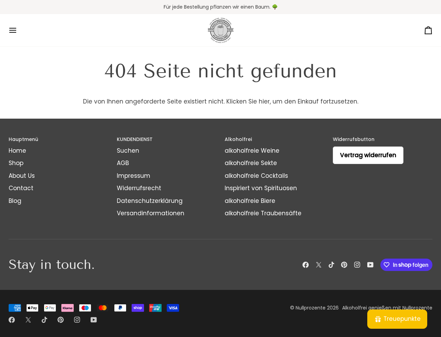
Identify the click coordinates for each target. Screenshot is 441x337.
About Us (22, 176)
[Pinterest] (344, 265)
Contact (21, 188)
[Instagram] (357, 265)
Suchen (128, 150)
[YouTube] (370, 265)
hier (264, 101)
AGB (123, 163)
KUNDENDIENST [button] (135, 139)
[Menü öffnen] (19, 30)
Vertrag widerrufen (368, 155)
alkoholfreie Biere (250, 201)
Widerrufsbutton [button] (354, 139)
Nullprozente (311, 307)
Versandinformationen (150, 213)
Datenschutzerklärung (150, 201)
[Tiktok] (331, 265)
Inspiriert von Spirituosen (261, 188)
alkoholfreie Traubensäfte (263, 213)
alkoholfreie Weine (252, 150)
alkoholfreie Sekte (251, 163)
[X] (319, 265)
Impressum (133, 176)
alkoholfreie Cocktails (256, 176)
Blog (15, 201)
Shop (16, 163)
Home (17, 150)
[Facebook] (305, 265)
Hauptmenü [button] (23, 139)
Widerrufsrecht (139, 188)
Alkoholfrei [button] (238, 139)
